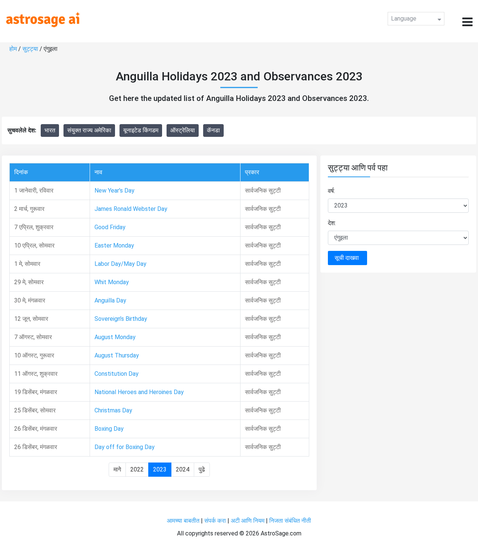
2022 (137, 469)
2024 (182, 469)
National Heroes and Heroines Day (139, 392)
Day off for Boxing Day (124, 447)
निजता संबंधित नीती (290, 520)
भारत (49, 130)
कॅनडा (213, 130)
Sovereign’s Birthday (120, 318)
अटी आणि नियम (247, 520)
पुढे (202, 469)
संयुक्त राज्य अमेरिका (89, 130)
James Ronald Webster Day (130, 208)
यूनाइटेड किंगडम (140, 130)
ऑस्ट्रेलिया (182, 130)
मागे (117, 469)
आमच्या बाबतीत (184, 520)
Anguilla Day (110, 300)
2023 (160, 469)
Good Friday (109, 227)
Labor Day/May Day (120, 263)
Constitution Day (116, 373)
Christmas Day (113, 410)
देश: (332, 223)
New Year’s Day (114, 190)
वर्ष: (331, 190)
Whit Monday (111, 282)
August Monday (115, 337)
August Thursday (116, 355)
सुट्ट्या (31, 48)
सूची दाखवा (347, 257)
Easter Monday (114, 245)
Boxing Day (109, 428)
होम (13, 48)
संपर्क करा (215, 520)
